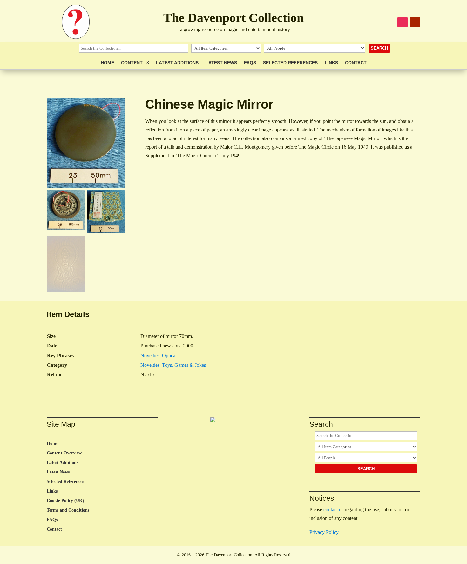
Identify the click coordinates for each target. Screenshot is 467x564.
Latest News (221, 62)
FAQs (250, 62)
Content (132, 62)
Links (331, 62)
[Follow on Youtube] (415, 22)
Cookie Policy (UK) (65, 501)
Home (107, 62)
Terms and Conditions (68, 510)
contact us (333, 509)
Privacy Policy (324, 532)
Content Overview (64, 453)
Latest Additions (177, 62)
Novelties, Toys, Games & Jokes (173, 365)
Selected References (290, 62)
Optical (169, 355)
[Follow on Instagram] (402, 22)
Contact (356, 62)
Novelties (149, 355)
